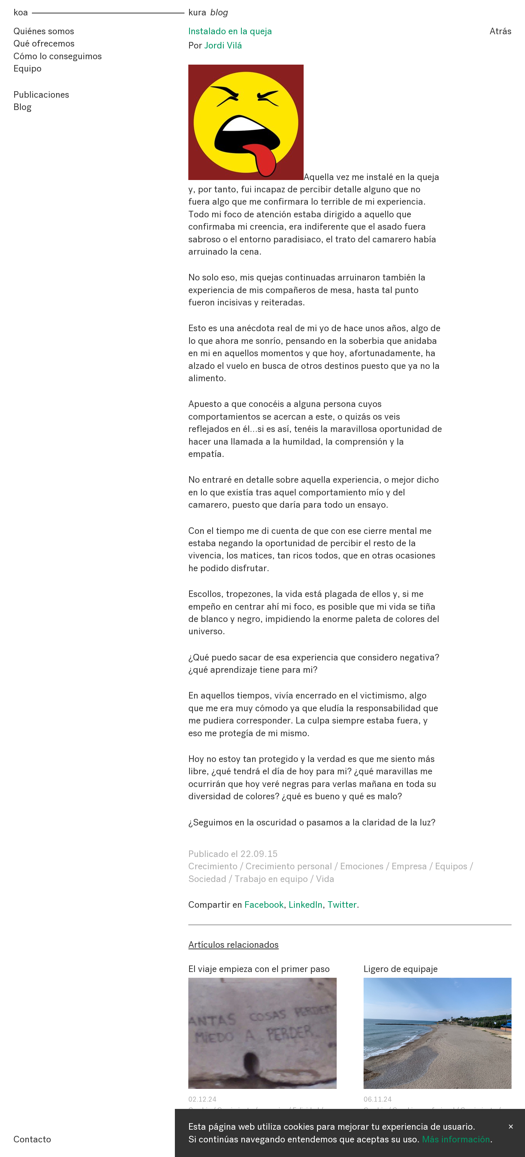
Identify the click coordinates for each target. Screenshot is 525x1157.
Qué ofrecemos (44, 43)
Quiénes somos (43, 31)
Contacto (32, 1139)
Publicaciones (41, 94)
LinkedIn (305, 904)
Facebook (264, 904)
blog (219, 12)
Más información (456, 1139)
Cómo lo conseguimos (57, 56)
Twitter (342, 904)
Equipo (27, 68)
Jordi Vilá (223, 45)
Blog (22, 107)
